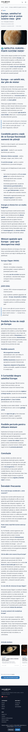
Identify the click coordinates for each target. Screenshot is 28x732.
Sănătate (17, 704)
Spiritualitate (18, 706)
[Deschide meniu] (25, 2)
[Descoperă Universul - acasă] (5, 2)
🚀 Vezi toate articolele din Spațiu (10, 677)
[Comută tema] (22, 2)
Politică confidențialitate (7, 718)
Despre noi (4, 714)
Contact (3, 716)
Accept (17, 729)
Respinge (11, 729)
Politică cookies (5, 720)
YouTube (5, 696)
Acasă (2, 7)
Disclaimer (4, 722)
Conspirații (17, 702)
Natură (3, 706)
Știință (3, 702)
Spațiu (6, 7)
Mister (3, 708)
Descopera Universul (9, 21)
